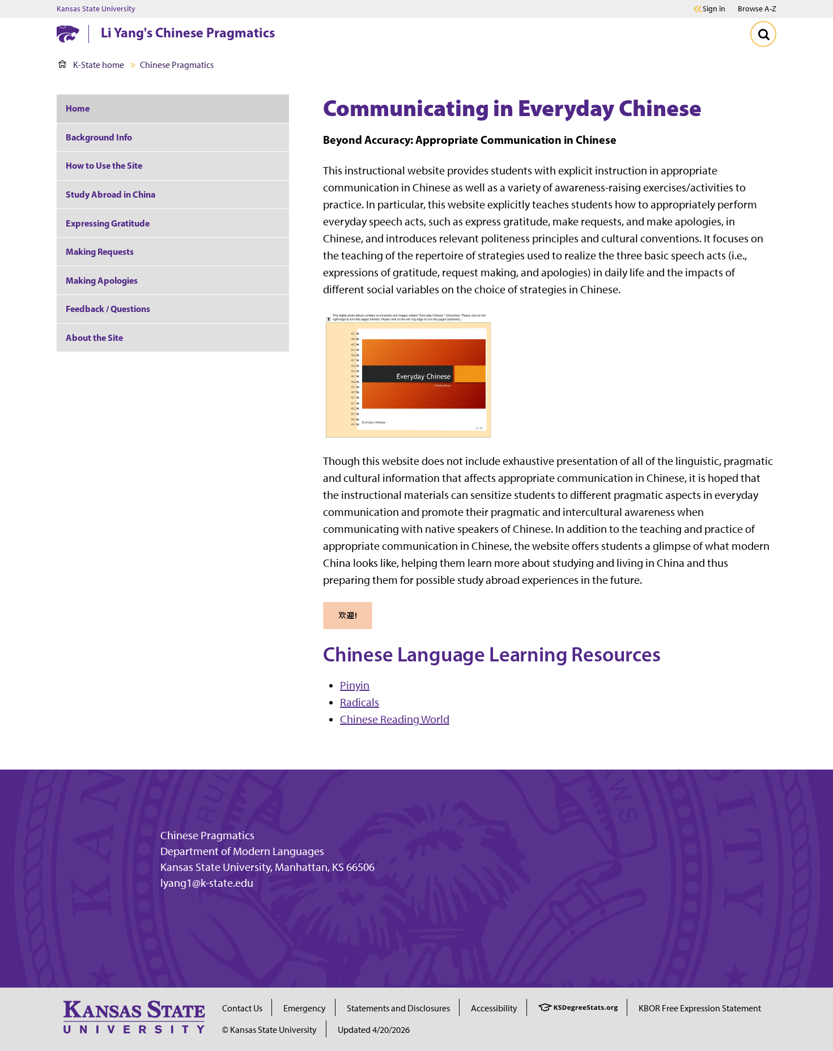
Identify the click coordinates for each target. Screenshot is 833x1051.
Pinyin (354, 685)
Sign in (714, 9)
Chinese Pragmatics (207, 835)
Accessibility (494, 1008)
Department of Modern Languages (242, 851)
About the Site (94, 337)
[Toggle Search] (763, 34)
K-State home (98, 64)
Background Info (99, 137)
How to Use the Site (104, 165)
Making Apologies (102, 280)
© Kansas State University (269, 1029)
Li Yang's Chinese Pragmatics (188, 32)
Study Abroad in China (110, 194)
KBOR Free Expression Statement (700, 1008)
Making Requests (100, 251)
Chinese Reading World (394, 719)
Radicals (359, 702)
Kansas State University (96, 9)
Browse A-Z (757, 9)
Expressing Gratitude (108, 223)
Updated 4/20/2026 (374, 1029)
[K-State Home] (68, 34)
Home (78, 108)
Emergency (304, 1008)
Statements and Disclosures (398, 1008)
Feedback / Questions (108, 308)
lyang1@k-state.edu (206, 883)
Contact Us (242, 1008)
